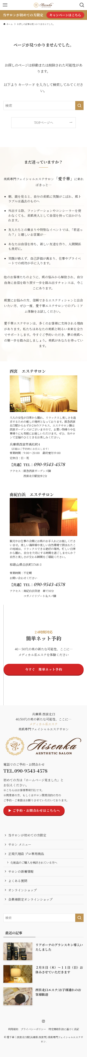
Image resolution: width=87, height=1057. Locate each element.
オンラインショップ (22, 890)
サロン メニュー (19, 844)
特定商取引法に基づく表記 (64, 1029)
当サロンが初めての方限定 (27, 835)
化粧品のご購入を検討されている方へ (34, 863)
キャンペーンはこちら (65, 15)
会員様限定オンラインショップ (30, 899)
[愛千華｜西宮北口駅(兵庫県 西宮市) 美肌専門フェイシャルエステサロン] (43, 5)
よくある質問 (17, 880)
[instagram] (43, 1021)
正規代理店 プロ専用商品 (26, 853)
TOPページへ (43, 122)
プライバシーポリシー (33, 1029)
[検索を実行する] (79, 105)
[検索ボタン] (82, 5)
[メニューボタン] (5, 5)
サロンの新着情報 (21, 871)
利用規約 (13, 1029)
